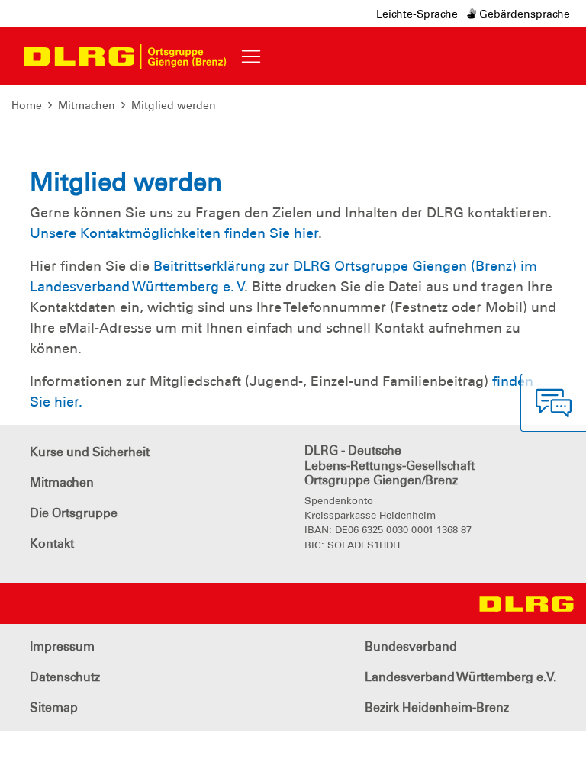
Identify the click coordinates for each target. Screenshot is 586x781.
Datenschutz (65, 677)
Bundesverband (411, 646)
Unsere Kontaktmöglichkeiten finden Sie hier (174, 233)
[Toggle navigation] (251, 56)
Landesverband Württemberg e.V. (460, 677)
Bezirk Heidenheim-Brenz (437, 707)
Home (26, 105)
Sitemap (54, 707)
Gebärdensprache (523, 14)
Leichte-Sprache (417, 14)
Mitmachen (86, 105)
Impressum (62, 646)
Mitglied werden (173, 105)
